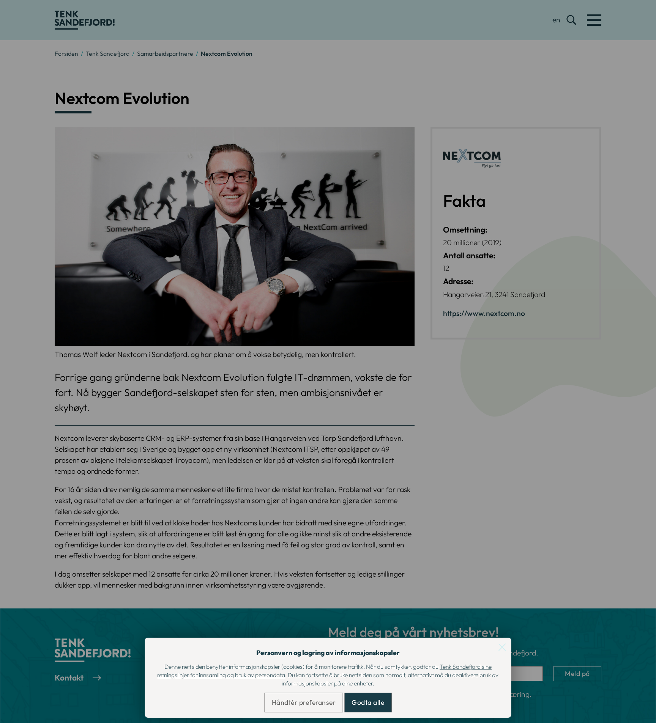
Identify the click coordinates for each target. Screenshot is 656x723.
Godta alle (368, 702)
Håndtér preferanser (304, 702)
